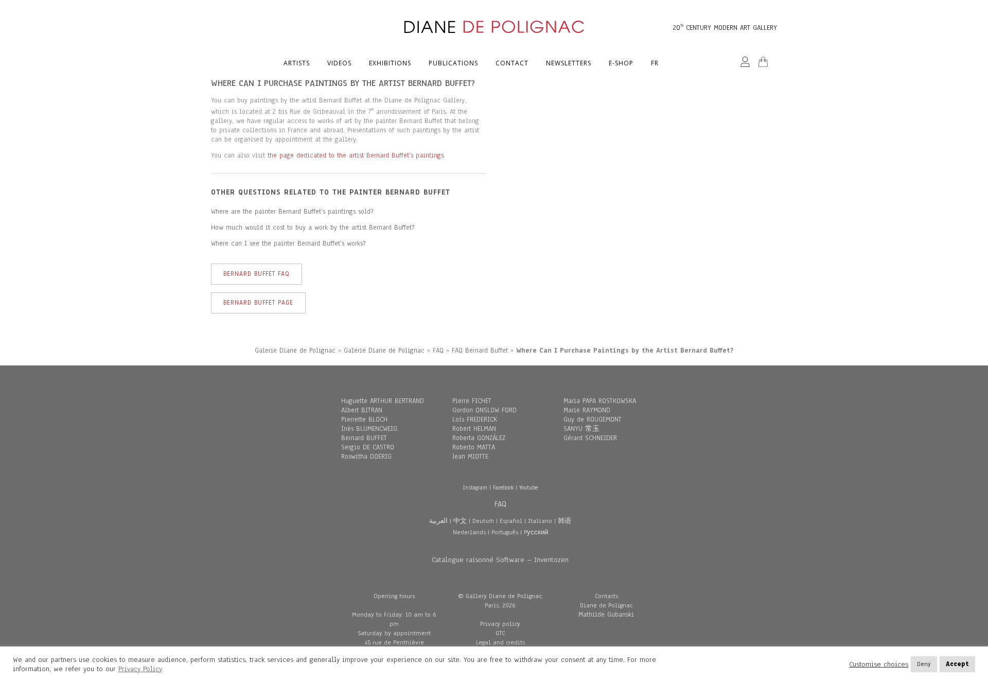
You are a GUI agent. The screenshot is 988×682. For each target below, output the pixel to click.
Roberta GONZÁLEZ (478, 438)
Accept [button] (957, 664)
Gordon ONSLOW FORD (484, 410)
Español (511, 521)
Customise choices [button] (878, 664)
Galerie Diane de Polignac (295, 350)
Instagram (475, 487)
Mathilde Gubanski (606, 614)
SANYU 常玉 (581, 428)
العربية (438, 521)
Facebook (503, 487)
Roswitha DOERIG (366, 456)
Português (504, 532)
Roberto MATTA (473, 447)
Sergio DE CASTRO (367, 447)
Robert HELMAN (474, 428)
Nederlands (469, 532)
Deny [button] (924, 664)
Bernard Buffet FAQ (256, 274)
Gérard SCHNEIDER (590, 438)
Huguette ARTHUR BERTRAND (382, 401)
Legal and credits (500, 642)
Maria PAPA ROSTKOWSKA (599, 401)
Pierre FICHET (471, 401)
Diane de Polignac (606, 605)
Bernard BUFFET (364, 438)
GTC (500, 633)
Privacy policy (500, 624)
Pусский (536, 532)
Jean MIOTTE (470, 456)
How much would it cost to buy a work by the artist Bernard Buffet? (312, 227)
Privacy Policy (140, 669)
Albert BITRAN (361, 410)
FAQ (438, 350)
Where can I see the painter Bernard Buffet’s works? (288, 243)
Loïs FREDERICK (474, 419)
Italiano (540, 521)
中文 (460, 521)
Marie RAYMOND (586, 410)
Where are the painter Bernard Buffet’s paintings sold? (292, 211)
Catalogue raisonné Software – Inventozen (500, 560)
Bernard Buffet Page (258, 303)
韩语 (564, 521)
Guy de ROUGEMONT (592, 419)
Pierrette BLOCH (364, 419)
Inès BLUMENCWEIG (369, 428)
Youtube (528, 487)
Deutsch (483, 521)
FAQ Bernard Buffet (480, 350)
